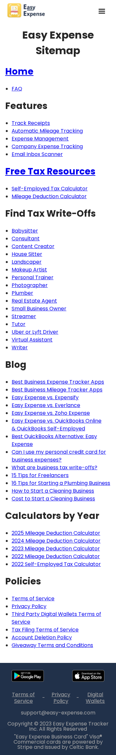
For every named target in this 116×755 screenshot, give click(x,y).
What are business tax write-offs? (54, 467)
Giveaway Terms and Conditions (52, 645)
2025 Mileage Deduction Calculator (56, 533)
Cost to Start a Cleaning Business (53, 498)
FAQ (17, 88)
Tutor (18, 324)
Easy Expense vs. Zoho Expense (51, 413)
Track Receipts (31, 123)
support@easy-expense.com (58, 713)
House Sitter (27, 254)
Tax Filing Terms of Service (45, 629)
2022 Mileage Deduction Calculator (56, 556)
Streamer (24, 316)
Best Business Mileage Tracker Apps (57, 389)
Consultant (26, 238)
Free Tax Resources (50, 171)
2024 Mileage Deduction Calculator (56, 541)
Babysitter (25, 230)
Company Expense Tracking (47, 146)
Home (19, 71)
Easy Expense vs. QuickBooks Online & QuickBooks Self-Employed (57, 424)
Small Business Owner (39, 308)
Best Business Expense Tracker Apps (58, 382)
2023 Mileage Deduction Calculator (56, 548)
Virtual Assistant (32, 339)
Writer (20, 347)
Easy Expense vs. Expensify (45, 397)
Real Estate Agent (34, 301)
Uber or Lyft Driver (35, 332)
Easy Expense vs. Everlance (46, 405)
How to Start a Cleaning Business (53, 491)
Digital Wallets (95, 697)
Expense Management (40, 138)
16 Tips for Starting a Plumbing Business (61, 483)
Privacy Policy (29, 606)
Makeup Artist (29, 269)
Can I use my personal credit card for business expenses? (59, 455)
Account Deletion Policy (42, 637)
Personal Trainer (32, 277)
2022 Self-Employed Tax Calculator (56, 564)
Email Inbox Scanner (37, 154)
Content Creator (33, 246)
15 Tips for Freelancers (40, 475)
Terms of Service (33, 598)
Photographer (30, 285)
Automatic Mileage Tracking (47, 131)
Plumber (22, 293)
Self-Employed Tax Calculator (50, 188)
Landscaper (27, 262)
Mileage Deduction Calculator (49, 196)
